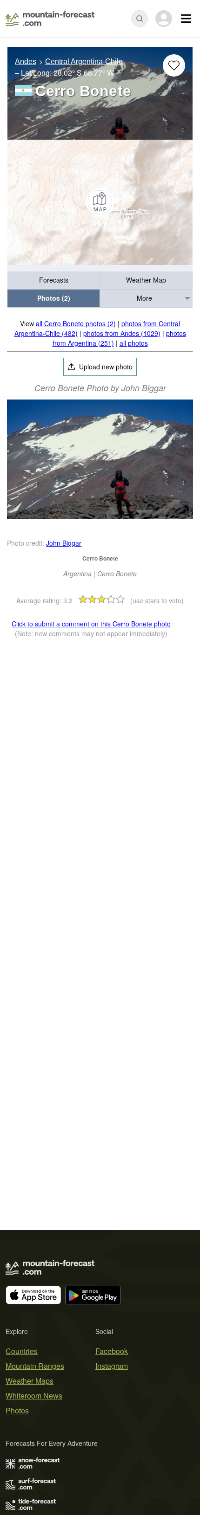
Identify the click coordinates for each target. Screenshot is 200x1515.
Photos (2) (53, 298)
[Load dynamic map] (100, 202)
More (144, 298)
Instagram (111, 1365)
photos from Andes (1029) (121, 333)
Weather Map (146, 279)
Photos (17, 1410)
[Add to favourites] (174, 65)
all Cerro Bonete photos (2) (76, 323)
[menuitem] (53, 280)
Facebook (111, 1351)
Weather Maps (29, 1380)
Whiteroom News (34, 1395)
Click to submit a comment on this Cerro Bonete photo (91, 623)
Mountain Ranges (35, 1365)
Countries (22, 1351)
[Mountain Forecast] (50, 18)
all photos (134, 343)
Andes (25, 61)
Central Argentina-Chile (84, 61)
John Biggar (63, 543)
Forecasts (53, 279)
